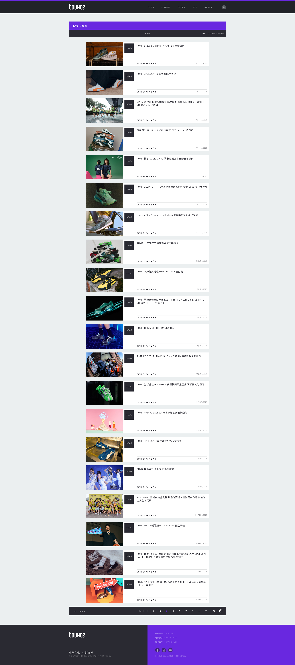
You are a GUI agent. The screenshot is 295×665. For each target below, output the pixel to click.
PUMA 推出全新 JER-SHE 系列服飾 (155, 469)
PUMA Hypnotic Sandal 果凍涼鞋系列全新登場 (162, 412)
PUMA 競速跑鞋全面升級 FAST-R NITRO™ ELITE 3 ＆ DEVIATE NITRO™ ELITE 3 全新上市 (170, 301)
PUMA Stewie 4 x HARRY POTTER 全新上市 (161, 45)
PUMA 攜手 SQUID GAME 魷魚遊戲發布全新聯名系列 (165, 158)
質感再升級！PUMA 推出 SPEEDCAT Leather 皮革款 (165, 130)
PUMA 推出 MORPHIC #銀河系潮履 (155, 328)
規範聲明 (166, 642)
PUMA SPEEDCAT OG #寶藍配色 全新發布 (159, 441)
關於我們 (164, 633)
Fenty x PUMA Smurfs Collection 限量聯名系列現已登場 (167, 215)
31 (206, 611)
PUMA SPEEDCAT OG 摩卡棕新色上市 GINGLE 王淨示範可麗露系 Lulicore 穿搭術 (171, 583)
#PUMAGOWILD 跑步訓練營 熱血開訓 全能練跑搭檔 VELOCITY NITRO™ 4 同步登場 (170, 103)
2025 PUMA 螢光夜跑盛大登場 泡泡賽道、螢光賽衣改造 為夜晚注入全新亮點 (171, 499)
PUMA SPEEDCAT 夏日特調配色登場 (156, 74)
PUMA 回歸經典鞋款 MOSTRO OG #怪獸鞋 (160, 271)
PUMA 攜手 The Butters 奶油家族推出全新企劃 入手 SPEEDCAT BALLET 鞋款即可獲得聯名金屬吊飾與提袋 (172, 555)
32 (214, 611)
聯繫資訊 (166, 637)
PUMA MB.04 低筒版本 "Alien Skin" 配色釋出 (161, 525)
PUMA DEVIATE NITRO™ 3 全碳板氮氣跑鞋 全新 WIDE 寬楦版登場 (172, 187)
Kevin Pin (151, 63)
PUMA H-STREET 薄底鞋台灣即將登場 (158, 243)
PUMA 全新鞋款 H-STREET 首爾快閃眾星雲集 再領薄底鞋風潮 (171, 384)
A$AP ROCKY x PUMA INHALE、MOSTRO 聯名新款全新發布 (169, 356)
